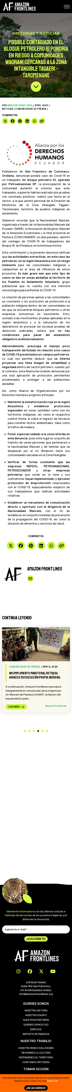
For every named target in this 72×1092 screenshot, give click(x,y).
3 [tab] (34, 731)
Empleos (36, 1029)
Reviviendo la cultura (36, 1052)
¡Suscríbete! (36, 939)
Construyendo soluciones (36, 1048)
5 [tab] (42, 731)
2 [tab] (29, 731)
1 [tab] (25, 731)
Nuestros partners (36, 1019)
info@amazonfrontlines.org (36, 994)
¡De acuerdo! (36, 1088)
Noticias (7, 108)
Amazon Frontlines (20, 105)
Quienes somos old (36, 1024)
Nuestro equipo (36, 1015)
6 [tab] (47, 731)
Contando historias (36, 1062)
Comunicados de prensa (30, 108)
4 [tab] (38, 731)
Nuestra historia (36, 1010)
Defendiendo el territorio (36, 1057)
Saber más (52, 1080)
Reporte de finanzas (36, 1034)
